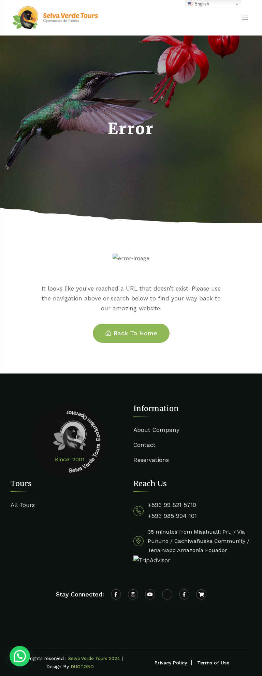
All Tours (23, 505)
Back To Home (135, 333)
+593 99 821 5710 (172, 505)
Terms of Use (213, 662)
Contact (144, 444)
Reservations (151, 459)
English (201, 3)
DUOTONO (82, 666)
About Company (156, 429)
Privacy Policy (171, 662)
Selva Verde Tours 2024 (94, 658)
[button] (20, 656)
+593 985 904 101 (172, 515)
